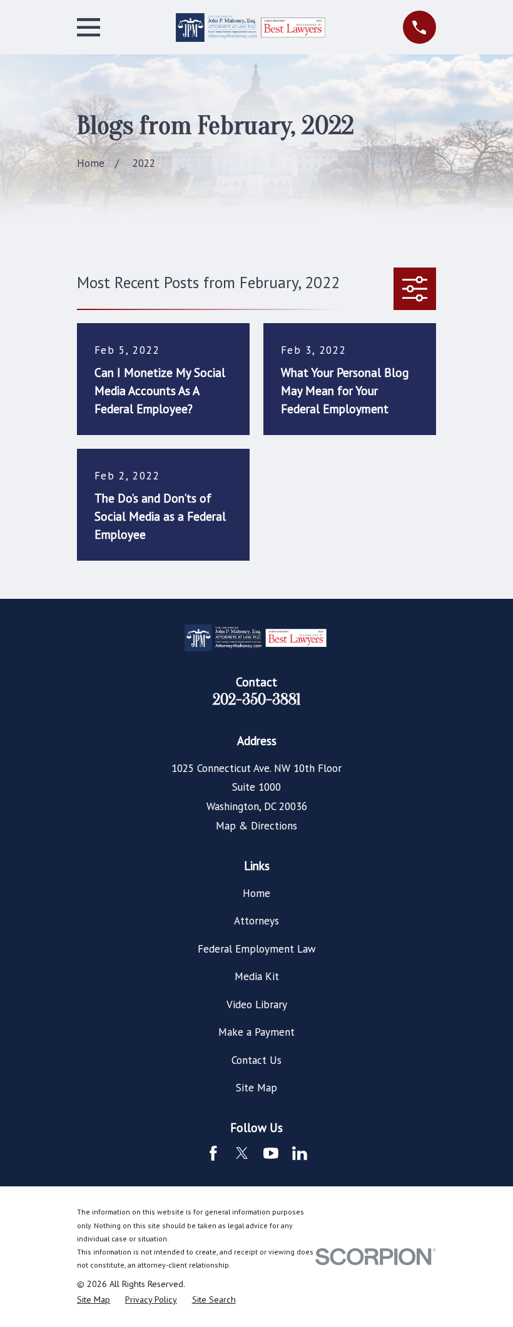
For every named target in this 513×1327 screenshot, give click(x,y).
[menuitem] (93, 1300)
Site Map (256, 1087)
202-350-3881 (257, 699)
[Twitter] (242, 1153)
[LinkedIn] (299, 1153)
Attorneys (256, 921)
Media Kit (257, 976)
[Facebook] (213, 1153)
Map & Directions (256, 826)
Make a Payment (256, 1032)
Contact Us (256, 1060)
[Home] (251, 27)
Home (256, 893)
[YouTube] (270, 1153)
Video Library (256, 1004)
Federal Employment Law (257, 949)
